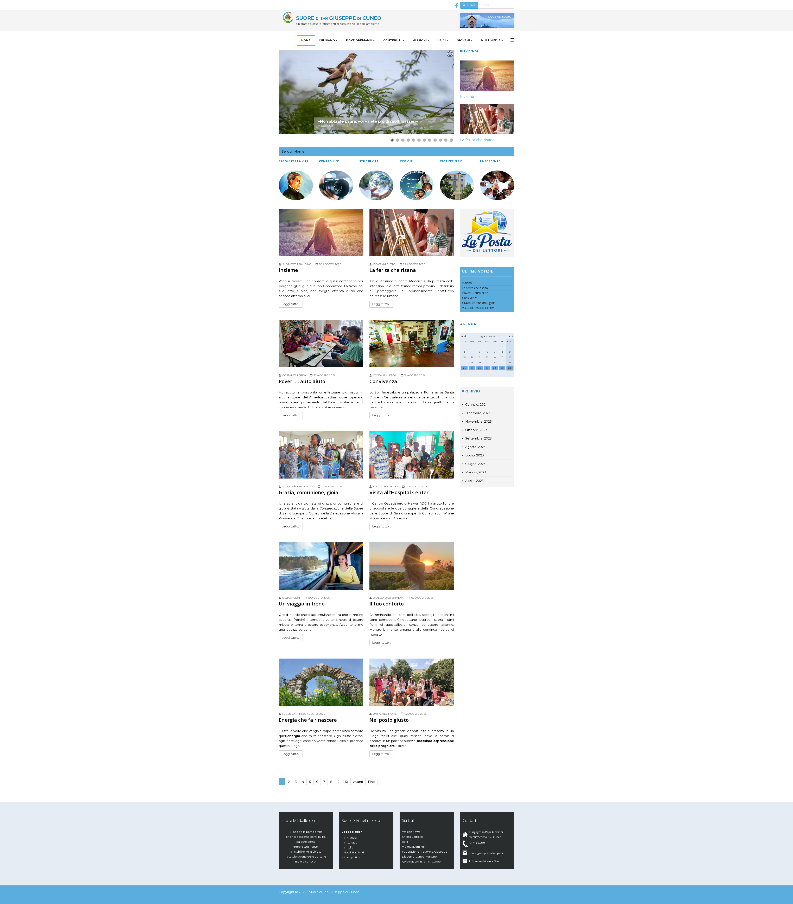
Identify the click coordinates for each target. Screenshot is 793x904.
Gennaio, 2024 (476, 404)
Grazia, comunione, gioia (308, 492)
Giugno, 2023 (475, 464)
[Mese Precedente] (465, 336)
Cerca (471, 5)
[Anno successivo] (512, 336)
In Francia (350, 837)
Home (306, 40)
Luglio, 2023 (474, 455)
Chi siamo (327, 40)
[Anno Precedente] (462, 336)
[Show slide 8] (429, 140)
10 (346, 782)
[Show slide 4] (408, 140)
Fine (371, 782)
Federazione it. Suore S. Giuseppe (424, 851)
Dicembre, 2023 (477, 413)
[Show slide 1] (392, 140)
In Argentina (352, 857)
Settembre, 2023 (478, 438)
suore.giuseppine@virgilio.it (486, 853)
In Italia (348, 847)
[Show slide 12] (451, 140)
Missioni (420, 40)
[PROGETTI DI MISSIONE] (417, 185)
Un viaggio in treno (302, 603)
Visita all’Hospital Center (399, 492)
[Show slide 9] (435, 140)
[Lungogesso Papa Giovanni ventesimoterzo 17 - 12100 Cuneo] (489, 20)
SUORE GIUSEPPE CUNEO (338, 18)
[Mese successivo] (509, 336)
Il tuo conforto (386, 603)
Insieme (467, 96)
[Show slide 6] (419, 140)
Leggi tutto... (290, 304)
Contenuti (392, 40)
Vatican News (411, 831)
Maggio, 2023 (475, 472)
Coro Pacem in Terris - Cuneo (421, 861)
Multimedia (491, 40)
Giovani (463, 40)
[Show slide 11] (446, 140)
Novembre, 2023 (478, 421)
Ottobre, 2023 (475, 430)
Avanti (358, 782)
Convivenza (383, 381)
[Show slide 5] (413, 140)
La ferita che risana (477, 139)
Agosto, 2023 (475, 447)
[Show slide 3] (403, 140)
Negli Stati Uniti (354, 852)
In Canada (350, 842)
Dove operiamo (359, 40)
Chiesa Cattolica (413, 836)
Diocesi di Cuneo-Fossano (419, 856)
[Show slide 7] (424, 140)
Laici (442, 40)
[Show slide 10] (440, 140)
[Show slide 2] (397, 140)
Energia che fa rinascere (308, 719)
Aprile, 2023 (474, 481)
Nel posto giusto (389, 719)
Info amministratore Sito (484, 861)
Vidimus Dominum (414, 846)
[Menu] (512, 40)
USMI (405, 841)
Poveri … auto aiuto (302, 381)
